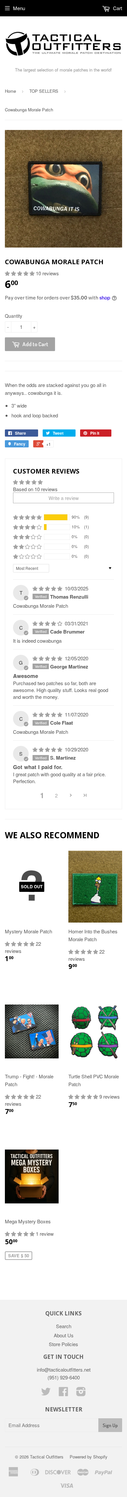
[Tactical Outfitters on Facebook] (63, 1393)
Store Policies (63, 1344)
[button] (20, 273)
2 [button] (56, 795)
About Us (64, 1335)
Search (63, 1326)
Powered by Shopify (88, 1457)
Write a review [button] (64, 497)
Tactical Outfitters (47, 1457)
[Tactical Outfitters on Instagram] (81, 1393)
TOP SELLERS (43, 91)
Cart (117, 8)
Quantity (13, 316)
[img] (48, 588)
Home (10, 91)
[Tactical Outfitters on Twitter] (46, 1393)
